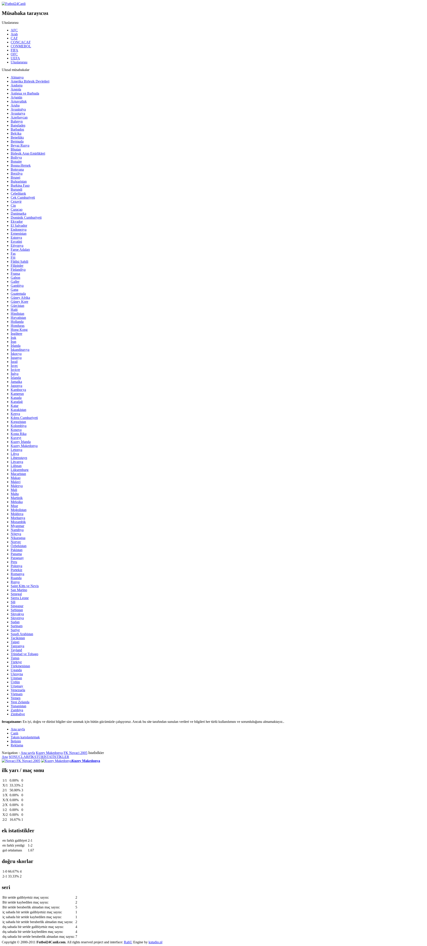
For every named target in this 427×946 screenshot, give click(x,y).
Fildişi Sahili (19, 261)
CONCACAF (21, 42)
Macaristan (18, 474)
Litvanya (17, 462)
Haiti (14, 309)
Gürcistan (17, 305)
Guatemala (18, 293)
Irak (13, 338)
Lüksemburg (19, 470)
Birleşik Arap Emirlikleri (28, 153)
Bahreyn (17, 121)
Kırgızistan (18, 422)
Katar (14, 406)
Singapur (17, 606)
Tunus (15, 658)
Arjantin (16, 97)
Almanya (17, 77)
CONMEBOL (21, 46)
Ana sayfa (28, 753)
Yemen (15, 698)
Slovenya (17, 618)
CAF (14, 38)
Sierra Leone (20, 598)
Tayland (16, 650)
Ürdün (15, 682)
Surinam (16, 626)
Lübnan (16, 466)
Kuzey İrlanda (21, 442)
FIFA (14, 50)
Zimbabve (18, 714)
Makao (15, 478)
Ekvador (17, 221)
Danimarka (18, 213)
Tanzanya (17, 646)
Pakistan (16, 550)
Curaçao (16, 209)
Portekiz (16, 570)
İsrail (14, 362)
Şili (13, 602)
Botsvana (17, 169)
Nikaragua (18, 538)
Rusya (15, 582)
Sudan (15, 622)
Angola (16, 89)
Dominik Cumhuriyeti (26, 217)
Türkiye (16, 662)
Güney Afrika (20, 297)
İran (13, 342)
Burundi (16, 189)
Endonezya (18, 229)
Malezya (17, 486)
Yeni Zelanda (20, 702)
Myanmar (17, 526)
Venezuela (18, 690)
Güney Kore (19, 301)
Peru (14, 562)
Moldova (17, 514)
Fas (13, 253)
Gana (14, 289)
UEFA (15, 58)
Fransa (15, 273)
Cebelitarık (18, 193)
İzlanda (16, 378)
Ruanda (16, 578)
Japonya (16, 386)
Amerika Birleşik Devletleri (30, 81)
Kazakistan (18, 410)
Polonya (16, 566)
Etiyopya (17, 245)
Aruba (15, 105)
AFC (14, 30)
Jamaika (16, 382)
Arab (14, 34)
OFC (14, 54)
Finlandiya (18, 269)
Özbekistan (18, 546)
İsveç (14, 366)
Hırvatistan (18, 317)
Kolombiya (18, 426)
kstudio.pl (155, 942)
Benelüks (17, 137)
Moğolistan (18, 510)
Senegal (16, 594)
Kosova (16, 430)
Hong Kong (19, 330)
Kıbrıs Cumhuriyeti (24, 418)
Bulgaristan (19, 181)
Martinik (17, 498)
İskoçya (16, 354)
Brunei (15, 177)
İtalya (14, 374)
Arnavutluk (19, 101)
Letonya (16, 450)
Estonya (16, 237)
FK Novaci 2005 (75, 753)
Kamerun (17, 394)
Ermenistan (18, 233)
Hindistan (17, 313)
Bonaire (16, 161)
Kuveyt (16, 438)
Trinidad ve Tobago (24, 654)
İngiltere (16, 334)
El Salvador (19, 225)
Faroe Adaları (20, 249)
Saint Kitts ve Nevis (25, 586)
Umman (16, 678)
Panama (16, 554)
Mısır (14, 506)
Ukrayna (17, 674)
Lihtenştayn (19, 458)
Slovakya (17, 614)
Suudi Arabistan (22, 634)
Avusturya (18, 113)
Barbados (17, 129)
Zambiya (17, 710)
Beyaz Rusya (20, 145)
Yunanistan (18, 706)
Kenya (15, 414)
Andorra (16, 85)
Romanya (17, 574)
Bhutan (16, 149)
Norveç (16, 542)
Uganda (16, 670)
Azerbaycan (19, 117)
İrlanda (15, 346)
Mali (14, 490)
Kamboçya (18, 390)
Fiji (13, 257)
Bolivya (16, 157)
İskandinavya (20, 350)
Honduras (17, 325)
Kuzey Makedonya (24, 446)
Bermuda (17, 141)
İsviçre (15, 370)
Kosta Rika (18, 434)
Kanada (16, 398)
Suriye (15, 630)
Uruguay (17, 686)
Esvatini (16, 241)
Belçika (16, 133)
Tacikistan (18, 638)
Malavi (15, 482)
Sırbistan (17, 610)
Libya (15, 454)
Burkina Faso (20, 185)
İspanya (16, 358)
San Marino (19, 590)
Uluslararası (19, 62)
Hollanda (17, 321)
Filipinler (17, 265)
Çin (13, 205)
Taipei (15, 642)
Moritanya (18, 518)
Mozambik (18, 522)
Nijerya (16, 534)
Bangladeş (18, 125)
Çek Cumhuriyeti (23, 197)
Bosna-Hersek (21, 165)
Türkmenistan (20, 666)
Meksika (17, 502)
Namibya (17, 530)
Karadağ (17, 402)
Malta (15, 494)
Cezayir (16, 201)
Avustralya (18, 109)
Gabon (15, 277)
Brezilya (16, 173)
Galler (15, 281)
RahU (128, 942)
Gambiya (17, 285)
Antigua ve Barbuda (25, 93)
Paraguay (17, 558)
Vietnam (16, 694)
